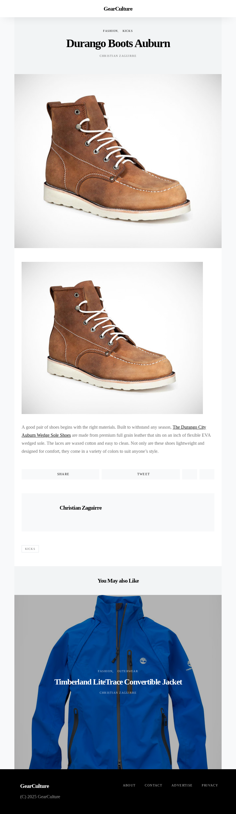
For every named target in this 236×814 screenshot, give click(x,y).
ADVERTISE (182, 785)
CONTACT (153, 785)
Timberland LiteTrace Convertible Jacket (118, 681)
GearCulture (118, 8)
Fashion (110, 30)
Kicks (128, 30)
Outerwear (127, 671)
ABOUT (129, 785)
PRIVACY (210, 785)
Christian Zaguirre (118, 55)
